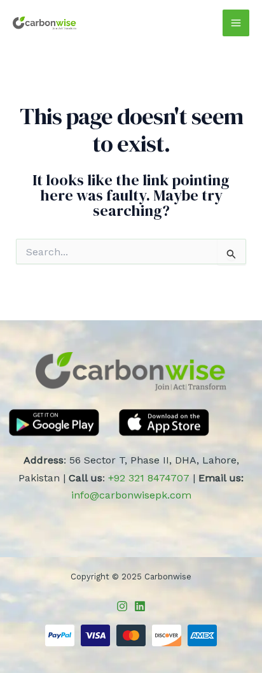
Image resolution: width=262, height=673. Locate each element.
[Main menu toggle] (236, 23)
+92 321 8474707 (149, 478)
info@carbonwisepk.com (131, 495)
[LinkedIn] (140, 606)
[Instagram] (122, 606)
